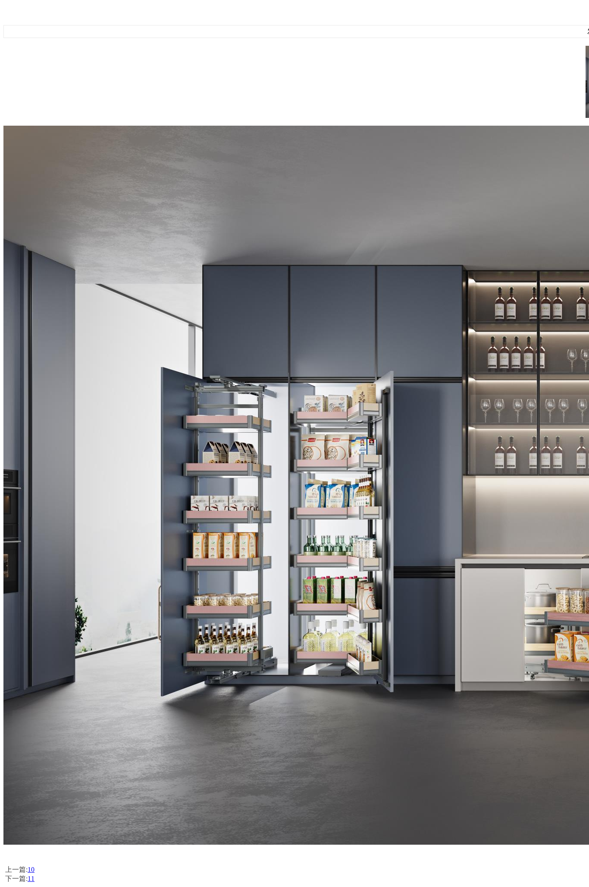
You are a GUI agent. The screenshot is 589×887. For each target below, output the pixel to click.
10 (31, 869)
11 (31, 878)
